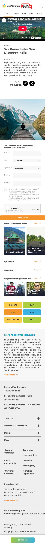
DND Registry (29, 465)
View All (36, 223)
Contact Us (28, 450)
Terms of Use (25, 524)
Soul (31, 14)
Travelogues (13, 319)
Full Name (7, 153)
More (38, 14)
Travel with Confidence (15, 489)
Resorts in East (11, 492)
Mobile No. (7, 182)
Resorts (8, 14)
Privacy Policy (10, 524)
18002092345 (12, 390)
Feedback (27, 460)
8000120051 (11, 399)
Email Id (7, 175)
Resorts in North (27, 492)
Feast (17, 14)
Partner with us (30, 455)
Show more (9, 374)
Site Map (8, 527)
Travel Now (22, 540)
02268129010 (12, 408)
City (5, 160)
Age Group (8, 168)
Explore (31, 319)
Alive (24, 14)
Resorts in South (12, 495)
